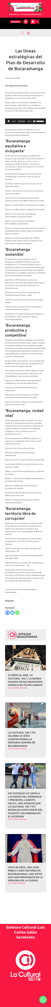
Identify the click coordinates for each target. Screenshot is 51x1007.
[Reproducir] (8, 121)
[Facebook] (7, 612)
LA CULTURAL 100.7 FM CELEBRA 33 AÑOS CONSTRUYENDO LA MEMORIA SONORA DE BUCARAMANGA (21, 739)
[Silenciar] (34, 121)
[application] (25, 121)
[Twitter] (12, 612)
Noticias (23, 688)
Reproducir (25, 21)
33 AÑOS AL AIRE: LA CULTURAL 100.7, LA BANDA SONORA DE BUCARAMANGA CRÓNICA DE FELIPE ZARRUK (25, 679)
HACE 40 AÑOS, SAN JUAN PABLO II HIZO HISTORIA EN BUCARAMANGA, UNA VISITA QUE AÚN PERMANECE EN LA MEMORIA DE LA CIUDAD (25, 873)
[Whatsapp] (17, 612)
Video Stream (34, 21)
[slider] (40, 121)
